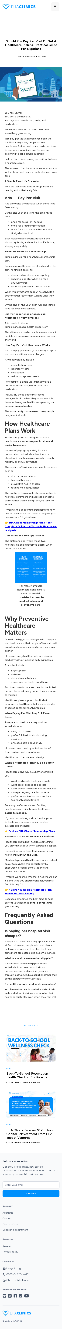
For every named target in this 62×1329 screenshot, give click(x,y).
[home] (19, 7)
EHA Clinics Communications (31, 56)
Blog (8, 1068)
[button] (55, 6)
